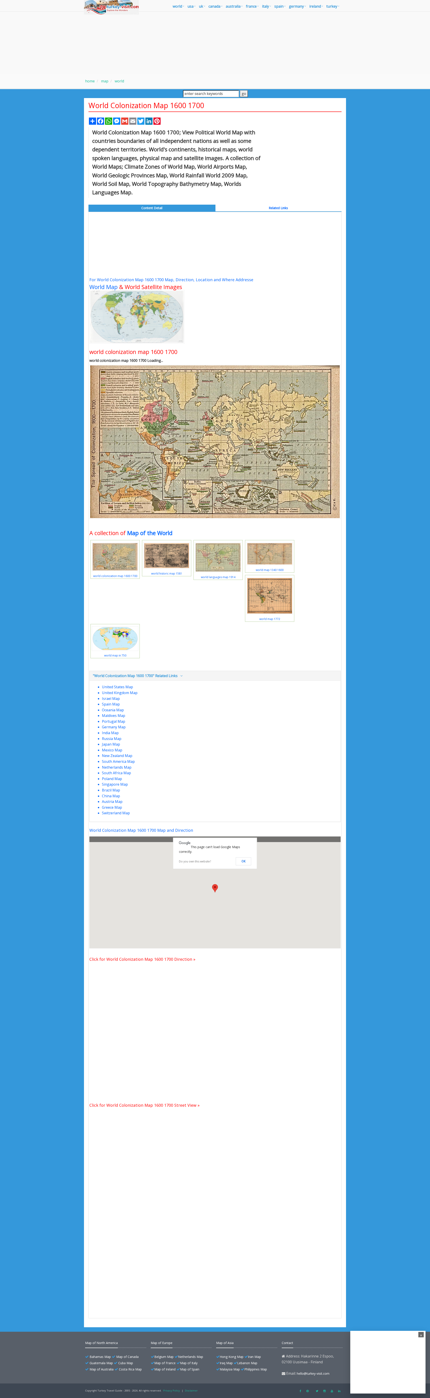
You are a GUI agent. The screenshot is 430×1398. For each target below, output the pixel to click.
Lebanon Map (247, 1363)
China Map (111, 795)
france (251, 6)
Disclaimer (191, 1390)
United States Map (117, 686)
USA (190, 6)
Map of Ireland (165, 1369)
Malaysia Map (230, 1369)
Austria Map (112, 801)
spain (279, 6)
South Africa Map (116, 772)
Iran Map (254, 1357)
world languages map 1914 (218, 577)
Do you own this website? (195, 861)
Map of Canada (127, 1357)
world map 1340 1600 (270, 570)
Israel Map (111, 698)
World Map (103, 287)
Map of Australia (102, 1369)
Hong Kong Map (231, 1357)
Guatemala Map (101, 1363)
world (177, 6)
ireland (315, 6)
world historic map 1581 (166, 573)
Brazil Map (111, 790)
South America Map (118, 761)
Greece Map (112, 807)
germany (296, 6)
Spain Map (111, 704)
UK (201, 6)
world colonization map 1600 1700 (115, 576)
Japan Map (111, 744)
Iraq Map (226, 1363)
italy (265, 6)
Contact (287, 1343)
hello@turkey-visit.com (313, 1373)
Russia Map (111, 738)
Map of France (165, 1363)
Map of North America (101, 1343)
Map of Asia (225, 1343)
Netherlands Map (116, 767)
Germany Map (114, 727)
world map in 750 (115, 655)
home (90, 81)
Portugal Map (113, 721)
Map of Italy (189, 1363)
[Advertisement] (215, 43)
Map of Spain (189, 1369)
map (104, 81)
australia (233, 6)
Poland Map (112, 778)
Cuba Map (125, 1363)
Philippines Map (255, 1369)
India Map (110, 732)
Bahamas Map (100, 1357)
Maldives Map (113, 715)
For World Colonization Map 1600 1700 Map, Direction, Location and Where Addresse (171, 279)
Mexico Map (112, 750)
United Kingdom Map (120, 692)
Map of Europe (161, 1343)
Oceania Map (113, 710)
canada (214, 6)
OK (243, 861)
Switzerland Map (116, 812)
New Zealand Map (117, 755)
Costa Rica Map (130, 1369)
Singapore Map (115, 784)
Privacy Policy (171, 1390)
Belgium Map (164, 1357)
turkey (331, 6)
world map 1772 (269, 619)
